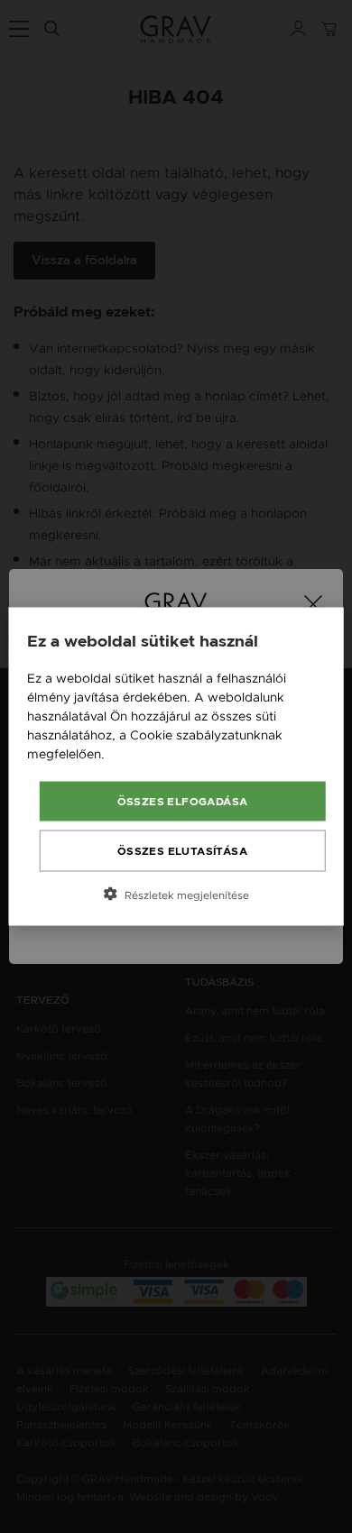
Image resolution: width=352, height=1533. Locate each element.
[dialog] (176, 767)
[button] (176, 895)
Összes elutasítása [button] (182, 851)
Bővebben (139, 754)
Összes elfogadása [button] (182, 801)
